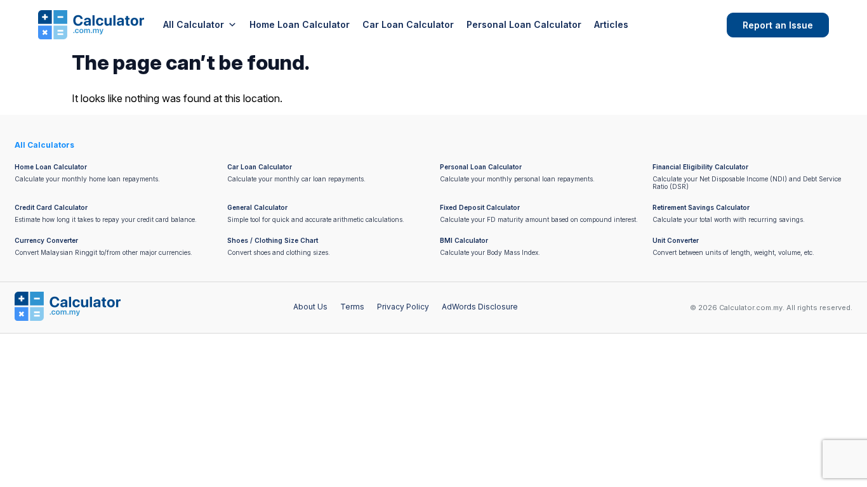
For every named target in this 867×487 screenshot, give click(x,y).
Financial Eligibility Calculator (700, 167)
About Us (310, 306)
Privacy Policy (403, 306)
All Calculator (193, 24)
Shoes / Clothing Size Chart (272, 240)
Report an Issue (778, 25)
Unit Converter (675, 240)
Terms (352, 306)
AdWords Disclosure (480, 306)
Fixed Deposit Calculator (480, 207)
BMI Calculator (464, 240)
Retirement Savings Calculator (701, 207)
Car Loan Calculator (408, 24)
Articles (611, 24)
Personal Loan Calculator (524, 24)
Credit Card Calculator (51, 207)
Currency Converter (46, 240)
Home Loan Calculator (299, 24)
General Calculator (257, 207)
